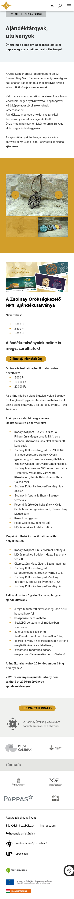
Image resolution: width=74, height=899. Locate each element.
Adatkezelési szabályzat (21, 817)
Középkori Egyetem (26, 518)
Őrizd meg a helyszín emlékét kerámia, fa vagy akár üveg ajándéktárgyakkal (34, 126)
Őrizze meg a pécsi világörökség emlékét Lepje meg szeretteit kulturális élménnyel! (34, 47)
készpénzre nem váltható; (30, 618)
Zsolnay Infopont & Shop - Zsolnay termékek (36, 498)
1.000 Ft (19, 324)
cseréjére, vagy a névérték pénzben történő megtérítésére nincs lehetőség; (41, 643)
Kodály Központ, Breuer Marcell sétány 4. (39, 550)
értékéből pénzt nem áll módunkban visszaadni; (36, 625)
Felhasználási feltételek (20, 833)
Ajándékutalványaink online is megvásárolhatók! (33, 345)
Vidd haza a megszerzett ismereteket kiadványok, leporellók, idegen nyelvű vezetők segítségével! (37, 99)
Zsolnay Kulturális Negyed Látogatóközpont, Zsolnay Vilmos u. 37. (39, 570)
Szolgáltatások (33, 14)
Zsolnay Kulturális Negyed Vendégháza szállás (38, 489)
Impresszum (48, 825)
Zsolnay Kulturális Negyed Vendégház (37, 586)
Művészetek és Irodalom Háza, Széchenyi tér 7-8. (40, 557)
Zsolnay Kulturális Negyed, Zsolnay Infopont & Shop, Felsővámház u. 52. (37, 580)
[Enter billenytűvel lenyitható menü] (69, 5)
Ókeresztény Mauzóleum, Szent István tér (40, 563)
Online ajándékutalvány (26, 359)
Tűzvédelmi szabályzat (20, 825)
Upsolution (22, 853)
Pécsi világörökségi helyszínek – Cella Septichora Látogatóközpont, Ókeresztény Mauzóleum (40, 509)
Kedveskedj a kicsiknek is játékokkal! (28, 119)
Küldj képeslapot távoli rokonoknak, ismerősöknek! (27, 108)
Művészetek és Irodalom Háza (33, 527)
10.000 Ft (20, 382)
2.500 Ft (19, 328)
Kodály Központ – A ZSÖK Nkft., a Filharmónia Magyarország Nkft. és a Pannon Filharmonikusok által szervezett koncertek (39, 438)
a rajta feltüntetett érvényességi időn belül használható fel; (40, 611)
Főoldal (13, 14)
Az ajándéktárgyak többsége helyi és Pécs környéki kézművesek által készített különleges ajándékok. (35, 142)
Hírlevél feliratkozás (37, 708)
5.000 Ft (19, 333)
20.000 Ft (20, 386)
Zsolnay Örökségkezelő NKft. (32, 843)
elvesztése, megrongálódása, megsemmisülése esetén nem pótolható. (40, 652)
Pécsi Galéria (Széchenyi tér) (32, 522)
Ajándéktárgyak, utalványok (27, 32)
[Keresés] (60, 5)
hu (52, 5)
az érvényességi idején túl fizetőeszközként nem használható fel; (38, 634)
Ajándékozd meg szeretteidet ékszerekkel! (32, 114)
